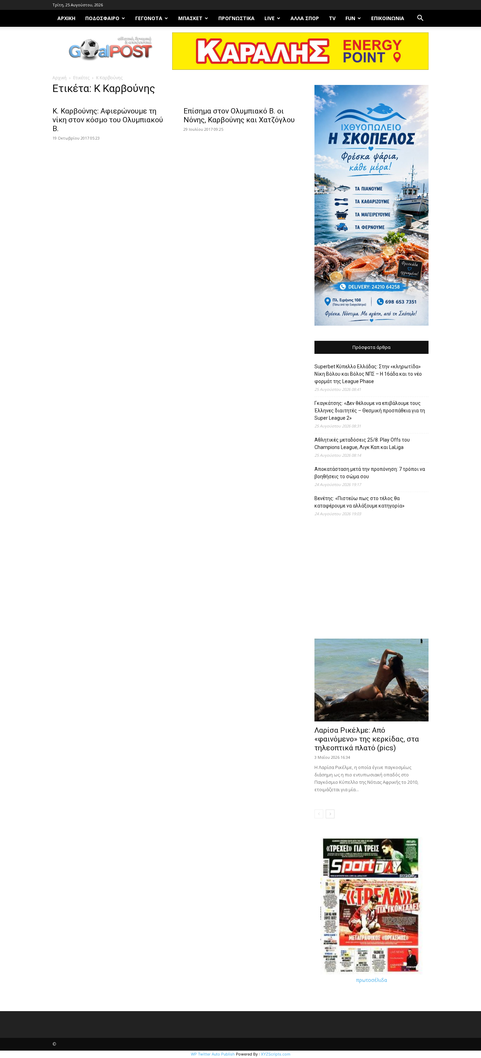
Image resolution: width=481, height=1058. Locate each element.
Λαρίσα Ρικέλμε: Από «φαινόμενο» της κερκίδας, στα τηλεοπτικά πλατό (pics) (366, 739)
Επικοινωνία (387, 18)
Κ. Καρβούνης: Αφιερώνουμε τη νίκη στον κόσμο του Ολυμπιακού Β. (107, 120)
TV (332, 18)
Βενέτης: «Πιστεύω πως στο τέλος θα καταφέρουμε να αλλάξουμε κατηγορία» (359, 502)
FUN (350, 18)
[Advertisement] (371, 581)
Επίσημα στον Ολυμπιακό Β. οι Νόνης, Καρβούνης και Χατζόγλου (239, 115)
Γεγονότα (148, 18)
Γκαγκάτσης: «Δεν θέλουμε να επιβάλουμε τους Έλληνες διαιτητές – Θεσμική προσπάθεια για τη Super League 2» (369, 410)
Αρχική (59, 78)
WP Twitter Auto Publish (213, 1054)
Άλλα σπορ (305, 18)
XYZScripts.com (276, 1054)
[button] (420, 19)
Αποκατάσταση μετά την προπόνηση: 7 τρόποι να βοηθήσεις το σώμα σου (369, 472)
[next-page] (330, 814)
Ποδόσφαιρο (102, 18)
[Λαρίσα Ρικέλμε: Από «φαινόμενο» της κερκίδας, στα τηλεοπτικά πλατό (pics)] (371, 680)
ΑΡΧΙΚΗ (66, 18)
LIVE (269, 18)
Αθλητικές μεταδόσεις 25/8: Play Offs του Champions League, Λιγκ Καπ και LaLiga (362, 443)
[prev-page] (318, 814)
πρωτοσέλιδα (371, 980)
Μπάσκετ (190, 18)
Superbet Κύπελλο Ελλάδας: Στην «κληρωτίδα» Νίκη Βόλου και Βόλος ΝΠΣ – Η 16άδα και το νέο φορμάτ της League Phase (368, 374)
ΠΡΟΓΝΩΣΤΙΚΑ (236, 18)
